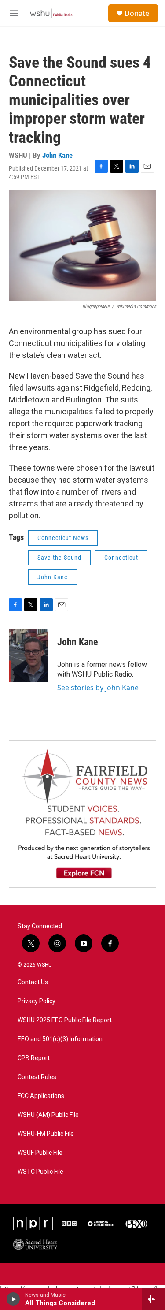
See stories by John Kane (98, 687)
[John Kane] (28, 655)
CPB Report (34, 1058)
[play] (13, 1299)
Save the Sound (59, 557)
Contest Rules (37, 1077)
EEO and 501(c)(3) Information (60, 1039)
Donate (137, 13)
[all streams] (153, 1299)
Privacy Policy (36, 1001)
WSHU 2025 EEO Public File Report (65, 1020)
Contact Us (33, 982)
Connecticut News (62, 537)
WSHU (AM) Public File (48, 1115)
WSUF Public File (40, 1153)
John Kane (57, 155)
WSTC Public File (40, 1172)
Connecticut (121, 557)
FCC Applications (41, 1096)
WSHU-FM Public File (46, 1134)
